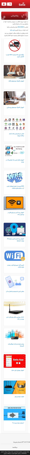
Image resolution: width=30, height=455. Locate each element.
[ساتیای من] (4, 4)
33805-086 (21, 27)
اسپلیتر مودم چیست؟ (18, 423)
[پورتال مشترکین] (4, 4)
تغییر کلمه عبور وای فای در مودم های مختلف (15, 266)
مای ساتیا (12, 30)
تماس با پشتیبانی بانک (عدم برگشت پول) (16, 135)
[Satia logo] (22, 4)
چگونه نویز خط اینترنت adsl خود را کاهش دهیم (15, 56)
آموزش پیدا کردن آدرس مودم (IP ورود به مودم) (15, 240)
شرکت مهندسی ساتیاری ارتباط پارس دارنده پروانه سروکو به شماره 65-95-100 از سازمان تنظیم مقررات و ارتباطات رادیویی (15, 452)
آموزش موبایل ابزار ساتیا (18, 370)
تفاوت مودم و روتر (19, 397)
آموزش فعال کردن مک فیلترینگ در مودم (15, 161)
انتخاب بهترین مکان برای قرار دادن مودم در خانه (15, 318)
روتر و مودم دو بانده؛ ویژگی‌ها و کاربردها (16, 345)
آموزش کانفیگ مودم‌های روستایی (15, 107)
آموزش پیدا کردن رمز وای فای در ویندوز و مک (16, 213)
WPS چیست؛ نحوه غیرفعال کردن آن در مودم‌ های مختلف (15, 187)
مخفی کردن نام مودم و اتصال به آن (15, 291)
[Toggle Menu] (28, 5)
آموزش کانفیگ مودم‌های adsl (16, 81)
